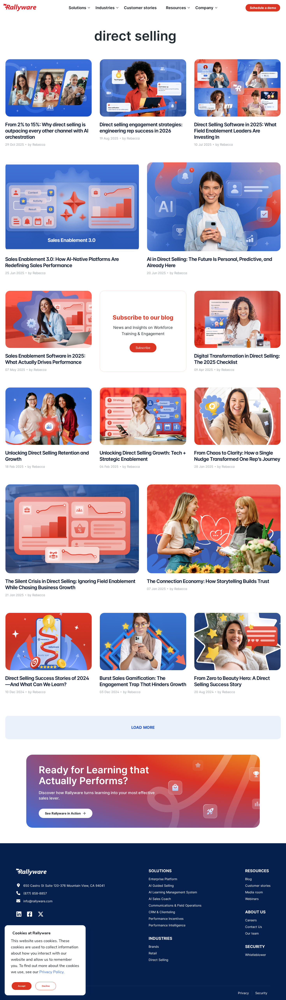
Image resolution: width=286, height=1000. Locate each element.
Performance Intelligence (167, 925)
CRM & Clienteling (162, 912)
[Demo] (263, 7)
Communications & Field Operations (175, 905)
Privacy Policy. (51, 972)
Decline (46, 986)
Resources (176, 7)
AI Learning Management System (173, 892)
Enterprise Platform (163, 879)
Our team (252, 933)
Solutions (77, 7)
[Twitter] (41, 914)
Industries (105, 7)
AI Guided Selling (161, 886)
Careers (251, 920)
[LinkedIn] (18, 914)
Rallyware (19, 8)
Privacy (243, 993)
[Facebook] (29, 914)
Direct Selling (158, 960)
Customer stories (140, 7)
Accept (21, 986)
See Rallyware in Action (65, 813)
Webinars (252, 899)
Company (204, 7)
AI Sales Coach (160, 899)
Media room (254, 892)
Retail (153, 953)
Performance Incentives (166, 919)
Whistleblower (255, 955)
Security (261, 993)
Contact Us (253, 927)
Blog (248, 879)
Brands (154, 947)
